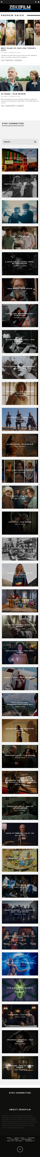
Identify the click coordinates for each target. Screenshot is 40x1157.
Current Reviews (10, 105)
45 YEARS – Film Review (13, 94)
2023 (3, 60)
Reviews (31, 1138)
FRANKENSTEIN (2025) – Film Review (20, 1040)
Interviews (27, 1139)
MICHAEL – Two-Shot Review (20, 885)
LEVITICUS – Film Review (20, 522)
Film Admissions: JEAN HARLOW (20, 366)
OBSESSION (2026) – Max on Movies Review (20, 807)
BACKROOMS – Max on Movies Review (20, 729)
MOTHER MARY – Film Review (20, 963)
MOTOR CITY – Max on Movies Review (20, 392)
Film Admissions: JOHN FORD (20, 548)
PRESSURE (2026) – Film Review (20, 755)
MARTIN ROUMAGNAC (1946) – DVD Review (20, 185)
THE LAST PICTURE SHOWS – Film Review (20, 159)
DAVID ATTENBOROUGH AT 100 (20, 833)
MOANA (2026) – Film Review (20, 444)
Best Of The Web (14, 1141)
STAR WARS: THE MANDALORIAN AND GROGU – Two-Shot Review (20, 781)
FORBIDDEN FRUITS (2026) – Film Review (20, 937)
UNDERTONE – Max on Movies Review (20, 1066)
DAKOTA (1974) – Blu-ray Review (20, 677)
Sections (15, 1139)
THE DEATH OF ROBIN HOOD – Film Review (20, 625)
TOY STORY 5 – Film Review (20, 600)
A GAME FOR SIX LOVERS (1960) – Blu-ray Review (20, 262)
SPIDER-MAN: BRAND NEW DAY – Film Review (20, 314)
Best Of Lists (9, 60)
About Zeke (19, 1138)
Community (30, 1141)
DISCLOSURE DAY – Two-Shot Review (20, 651)
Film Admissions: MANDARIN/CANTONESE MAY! (20, 703)
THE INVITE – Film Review (20, 496)
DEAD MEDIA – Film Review (20, 288)
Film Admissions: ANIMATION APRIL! (20, 859)
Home (9, 1138)
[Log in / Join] (38, 2)
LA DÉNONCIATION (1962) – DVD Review (20, 340)
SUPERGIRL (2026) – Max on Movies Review (20, 574)
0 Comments (18, 60)
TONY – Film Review (20, 237)
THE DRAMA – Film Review (20, 1015)
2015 (3, 105)
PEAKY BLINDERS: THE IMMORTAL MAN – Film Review (20, 911)
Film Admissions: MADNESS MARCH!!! (20, 989)
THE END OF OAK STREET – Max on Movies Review (20, 211)
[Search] (36, 2)
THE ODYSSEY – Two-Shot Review (20, 418)
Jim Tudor (4, 52)
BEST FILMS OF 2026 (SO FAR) (20, 470)
